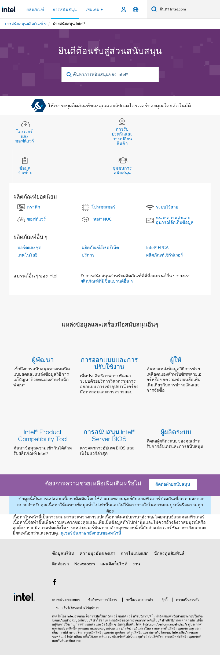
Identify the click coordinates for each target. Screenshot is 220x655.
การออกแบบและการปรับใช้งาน (109, 363)
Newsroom (84, 564)
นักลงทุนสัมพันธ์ (169, 553)
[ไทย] (135, 9)
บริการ (88, 255)
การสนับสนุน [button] (65, 9)
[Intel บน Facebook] (54, 583)
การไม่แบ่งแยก (135, 553)
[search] (69, 74)
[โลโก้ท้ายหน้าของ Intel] (24, 596)
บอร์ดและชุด (29, 247)
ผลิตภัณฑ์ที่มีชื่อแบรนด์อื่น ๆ (106, 281)
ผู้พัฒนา (43, 359)
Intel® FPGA (157, 247)
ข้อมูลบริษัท (63, 553)
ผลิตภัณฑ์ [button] (35, 9)
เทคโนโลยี (27, 255)
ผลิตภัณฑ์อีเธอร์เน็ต (100, 247)
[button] (110, 377)
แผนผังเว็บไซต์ (113, 564)
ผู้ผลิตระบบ (175, 431)
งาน (136, 564)
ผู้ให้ (175, 359)
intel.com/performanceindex (163, 624)
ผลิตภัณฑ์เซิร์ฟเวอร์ (164, 255)
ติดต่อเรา (60, 564)
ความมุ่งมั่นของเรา (97, 553)
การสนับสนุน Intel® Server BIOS (109, 435)
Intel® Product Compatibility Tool (43, 435)
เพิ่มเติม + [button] (94, 9)
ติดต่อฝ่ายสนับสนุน (172, 484)
